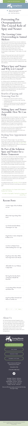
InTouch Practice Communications (18, 422)
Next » (20, 309)
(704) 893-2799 (14, 367)
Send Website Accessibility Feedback (14, 423)
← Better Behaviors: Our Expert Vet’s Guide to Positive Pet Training (13, 190)
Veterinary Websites (6, 422)
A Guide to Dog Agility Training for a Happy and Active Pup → (14, 194)
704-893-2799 (22, 143)
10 (16, 309)
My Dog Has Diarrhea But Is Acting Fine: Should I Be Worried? (13, 277)
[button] (26, 1)
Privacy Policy (14, 424)
